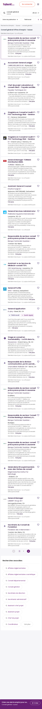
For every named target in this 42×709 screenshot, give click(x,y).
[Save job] (38, 38)
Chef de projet (13, 618)
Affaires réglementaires (17, 568)
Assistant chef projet (15, 605)
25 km (35, 13)
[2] (28, 551)
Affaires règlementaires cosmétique (21, 574)
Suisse (18, 25)
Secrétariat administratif (17, 599)
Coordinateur (13, 624)
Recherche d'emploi (7, 25)
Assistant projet (13, 612)
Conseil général (13, 587)
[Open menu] (38, 4)
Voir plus (18, 53)
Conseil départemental (16, 581)
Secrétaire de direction (16, 593)
